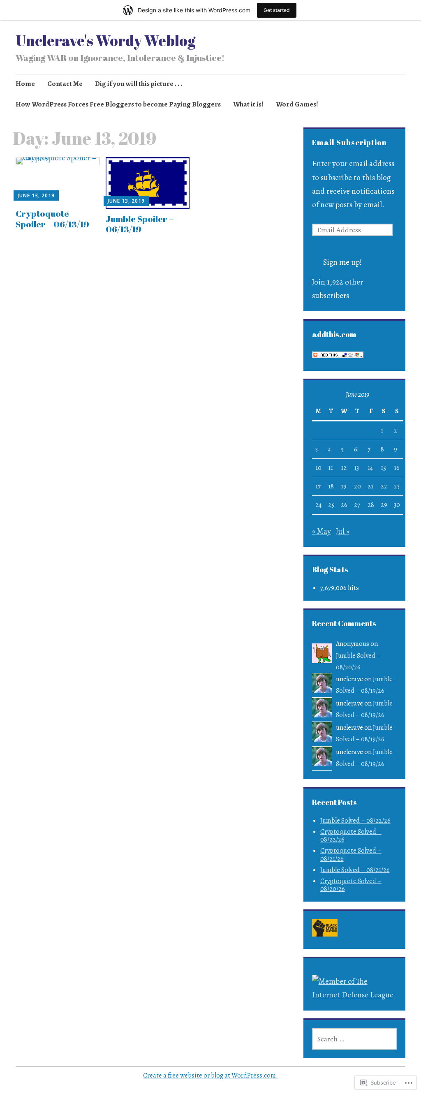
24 (318, 504)
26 (344, 504)
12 (344, 467)
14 (370, 467)
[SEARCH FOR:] (354, 1039)
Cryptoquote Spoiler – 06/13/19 (52, 218)
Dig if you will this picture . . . (138, 83)
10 (318, 467)
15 (383, 467)
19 (344, 486)
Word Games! (297, 104)
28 (371, 504)
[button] (325, 929)
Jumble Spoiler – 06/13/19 (139, 224)
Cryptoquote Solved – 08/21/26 (351, 854)
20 (357, 486)
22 (384, 486)
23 (397, 486)
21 (370, 486)
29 (384, 504)
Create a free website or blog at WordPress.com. (210, 1075)
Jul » (342, 531)
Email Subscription (349, 142)
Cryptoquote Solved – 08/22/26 (351, 835)
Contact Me (65, 83)
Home (25, 83)
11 (330, 467)
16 (397, 467)
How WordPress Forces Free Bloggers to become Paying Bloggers (118, 104)
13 (356, 467)
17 (318, 486)
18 (331, 486)
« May (321, 531)
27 (357, 504)
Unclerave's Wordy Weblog (105, 40)
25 (331, 504)
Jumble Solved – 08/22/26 (355, 820)
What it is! (248, 104)
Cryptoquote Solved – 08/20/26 (351, 885)
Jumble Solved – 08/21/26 (355, 869)
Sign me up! (342, 262)
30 (397, 504)
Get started (277, 10)
